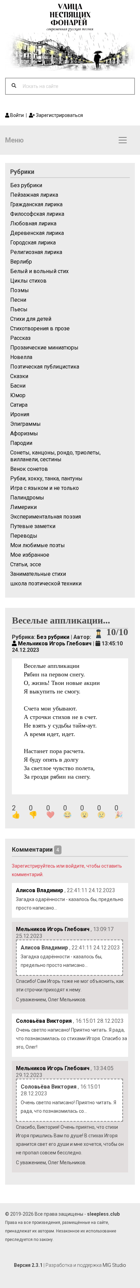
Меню (14, 140)
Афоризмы (24, 433)
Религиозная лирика (36, 252)
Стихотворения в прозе (40, 328)
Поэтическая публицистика (44, 366)
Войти (16, 115)
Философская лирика (37, 214)
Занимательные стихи (38, 574)
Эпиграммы (25, 424)
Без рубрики (26, 185)
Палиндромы (27, 497)
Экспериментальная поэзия (45, 516)
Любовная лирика (33, 223)
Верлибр (21, 261)
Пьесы (19, 309)
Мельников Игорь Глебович (54, 643)
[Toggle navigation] (122, 140)
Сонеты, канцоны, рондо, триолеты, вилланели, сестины (55, 456)
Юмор (17, 395)
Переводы (23, 536)
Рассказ (20, 338)
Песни (18, 300)
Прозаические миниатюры (44, 347)
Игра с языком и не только (44, 488)
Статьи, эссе (25, 564)
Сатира (19, 405)
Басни (17, 386)
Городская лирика (33, 242)
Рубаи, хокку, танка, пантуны (46, 478)
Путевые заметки (32, 526)
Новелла (21, 357)
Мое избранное (29, 555)
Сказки (19, 376)
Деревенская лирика (37, 233)
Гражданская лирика (36, 204)
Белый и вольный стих (39, 271)
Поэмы (19, 290)
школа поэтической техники (46, 583)
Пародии (21, 443)
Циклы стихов (28, 281)
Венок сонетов (29, 469)
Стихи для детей (30, 319)
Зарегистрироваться (59, 115)
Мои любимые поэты (37, 545)
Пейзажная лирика (34, 195)
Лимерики (23, 507)
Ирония (19, 414)
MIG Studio (114, 1265)
